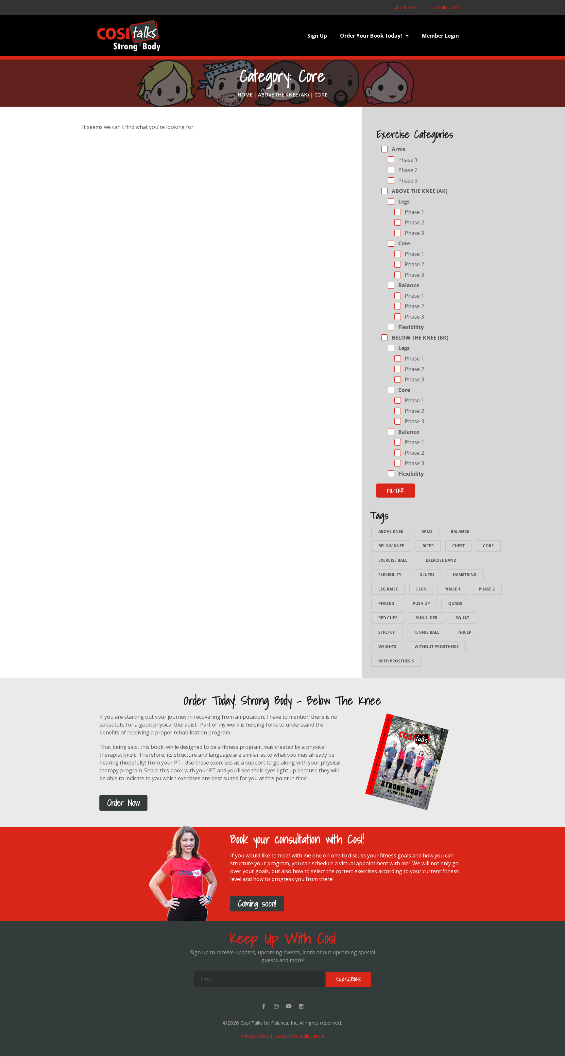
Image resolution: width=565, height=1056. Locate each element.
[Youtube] (288, 1006)
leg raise (388, 589)
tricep (464, 632)
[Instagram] (276, 1006)
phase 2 (487, 589)
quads (455, 603)
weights (387, 646)
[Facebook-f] (263, 1006)
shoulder (426, 618)
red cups (388, 618)
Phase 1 (407, 159)
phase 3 (386, 603)
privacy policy (255, 1036)
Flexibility (410, 327)
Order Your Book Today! (371, 35)
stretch (387, 632)
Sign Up (317, 35)
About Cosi (405, 7)
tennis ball (426, 632)
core (488, 546)
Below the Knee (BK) (419, 337)
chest (458, 546)
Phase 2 (407, 170)
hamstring (465, 574)
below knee (391, 546)
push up (421, 603)
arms (427, 531)
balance (460, 531)
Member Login (440, 35)
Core (403, 243)
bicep (428, 546)
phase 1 (452, 589)
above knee (390, 531)
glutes (427, 574)
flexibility (389, 574)
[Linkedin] (301, 1006)
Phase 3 (407, 180)
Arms (397, 149)
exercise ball (392, 560)
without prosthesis (437, 646)
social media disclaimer (300, 1036)
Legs (403, 201)
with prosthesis (396, 661)
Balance (408, 285)
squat (462, 618)
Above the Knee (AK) (418, 191)
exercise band (441, 560)
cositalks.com (444, 7)
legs (421, 589)
